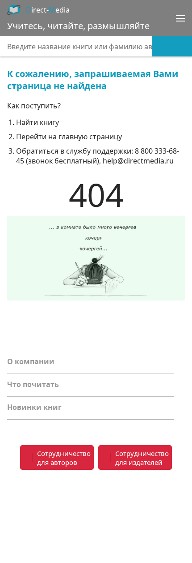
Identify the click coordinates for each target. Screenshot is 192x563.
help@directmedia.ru (138, 161)
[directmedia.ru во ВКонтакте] (16, 494)
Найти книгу (37, 122)
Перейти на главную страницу (69, 137)
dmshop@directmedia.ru (142, 520)
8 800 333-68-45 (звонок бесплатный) (97, 156)
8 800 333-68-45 (144, 488)
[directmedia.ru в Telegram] (34, 494)
